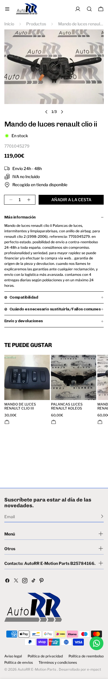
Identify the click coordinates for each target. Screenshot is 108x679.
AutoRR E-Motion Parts (37, 669)
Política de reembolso (86, 656)
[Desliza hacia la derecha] (62, 111)
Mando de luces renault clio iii (20, 406)
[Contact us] (96, 643)
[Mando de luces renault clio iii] (27, 377)
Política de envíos (18, 663)
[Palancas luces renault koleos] (73, 377)
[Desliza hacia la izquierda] (46, 111)
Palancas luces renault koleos (67, 406)
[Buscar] (89, 9)
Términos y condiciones (58, 663)
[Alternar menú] (7, 9)
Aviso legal (13, 656)
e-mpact (94, 669)
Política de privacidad (45, 656)
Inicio (9, 23)
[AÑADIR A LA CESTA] (7, 422)
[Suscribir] (102, 516)
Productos (36, 23)
